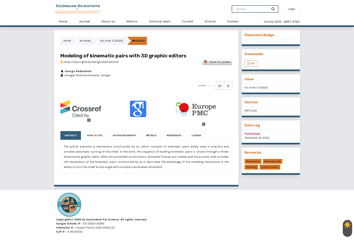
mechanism (253, 161)
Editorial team (159, 21)
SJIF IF (60, 231)
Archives (85, 40)
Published (252, 134)
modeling (251, 167)
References (174, 135)
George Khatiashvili (78, 71)
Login (291, 9)
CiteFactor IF (64, 227)
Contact (232, 21)
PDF (252, 63)
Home (63, 21)
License (196, 135)
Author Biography (124, 135)
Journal (84, 21)
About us (108, 21)
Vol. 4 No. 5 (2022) (111, 40)
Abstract (71, 135)
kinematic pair (272, 161)
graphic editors (270, 167)
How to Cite (94, 135)
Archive (210, 21)
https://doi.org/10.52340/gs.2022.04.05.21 (91, 62)
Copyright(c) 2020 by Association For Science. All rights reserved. (101, 219)
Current (187, 21)
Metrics (132, 21)
